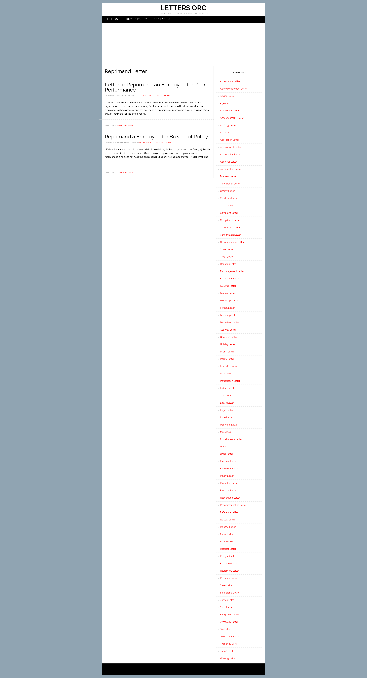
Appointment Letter (230, 147)
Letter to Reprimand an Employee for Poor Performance (155, 87)
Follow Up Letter (229, 300)
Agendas (225, 103)
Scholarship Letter (229, 592)
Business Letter (228, 176)
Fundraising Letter (229, 322)
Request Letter (228, 549)
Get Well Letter (228, 329)
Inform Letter (227, 351)
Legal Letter (226, 410)
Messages (225, 432)
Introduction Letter (230, 381)
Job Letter (225, 395)
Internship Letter (228, 366)
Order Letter (226, 454)
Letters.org (183, 8)
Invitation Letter (228, 388)
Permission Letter (229, 468)
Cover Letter (226, 249)
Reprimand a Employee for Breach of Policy (156, 136)
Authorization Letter (230, 169)
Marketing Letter (229, 424)
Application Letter (229, 139)
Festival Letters (228, 293)
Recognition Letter (230, 497)
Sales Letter (226, 585)
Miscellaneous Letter (231, 439)
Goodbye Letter (228, 337)
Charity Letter (227, 191)
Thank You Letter (229, 643)
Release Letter (228, 527)
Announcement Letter (231, 118)
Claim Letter (226, 205)
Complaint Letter (229, 213)
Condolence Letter (230, 227)
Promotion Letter (229, 483)
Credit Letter (226, 256)
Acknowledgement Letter (233, 88)
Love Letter (226, 417)
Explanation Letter (230, 278)
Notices (224, 446)
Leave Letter (227, 402)
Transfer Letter (228, 651)
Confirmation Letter (230, 234)
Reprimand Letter (125, 125)
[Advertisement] (183, 44)
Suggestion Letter (229, 614)
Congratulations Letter (232, 242)
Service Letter (227, 600)
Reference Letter (229, 512)
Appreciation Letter (230, 154)
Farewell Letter (228, 286)
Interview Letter (228, 373)
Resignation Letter (230, 556)
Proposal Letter (228, 490)
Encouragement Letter (232, 271)
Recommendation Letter (233, 505)
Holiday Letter (227, 344)
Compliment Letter (230, 220)
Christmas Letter (229, 198)
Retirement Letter (229, 570)
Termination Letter (230, 636)
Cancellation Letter (230, 183)
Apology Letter (228, 125)
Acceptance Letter (230, 81)
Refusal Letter (227, 519)
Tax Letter (225, 629)
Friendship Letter (229, 315)
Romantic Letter (228, 578)
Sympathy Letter (229, 622)
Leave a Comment (163, 96)
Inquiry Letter (227, 359)
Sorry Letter (226, 607)
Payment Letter (228, 461)
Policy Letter (227, 475)
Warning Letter (228, 658)
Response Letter (229, 563)
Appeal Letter (227, 132)
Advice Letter (227, 96)
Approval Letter (228, 161)
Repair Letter (227, 534)
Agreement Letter (229, 110)
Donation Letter (228, 264)
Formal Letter (227, 307)
